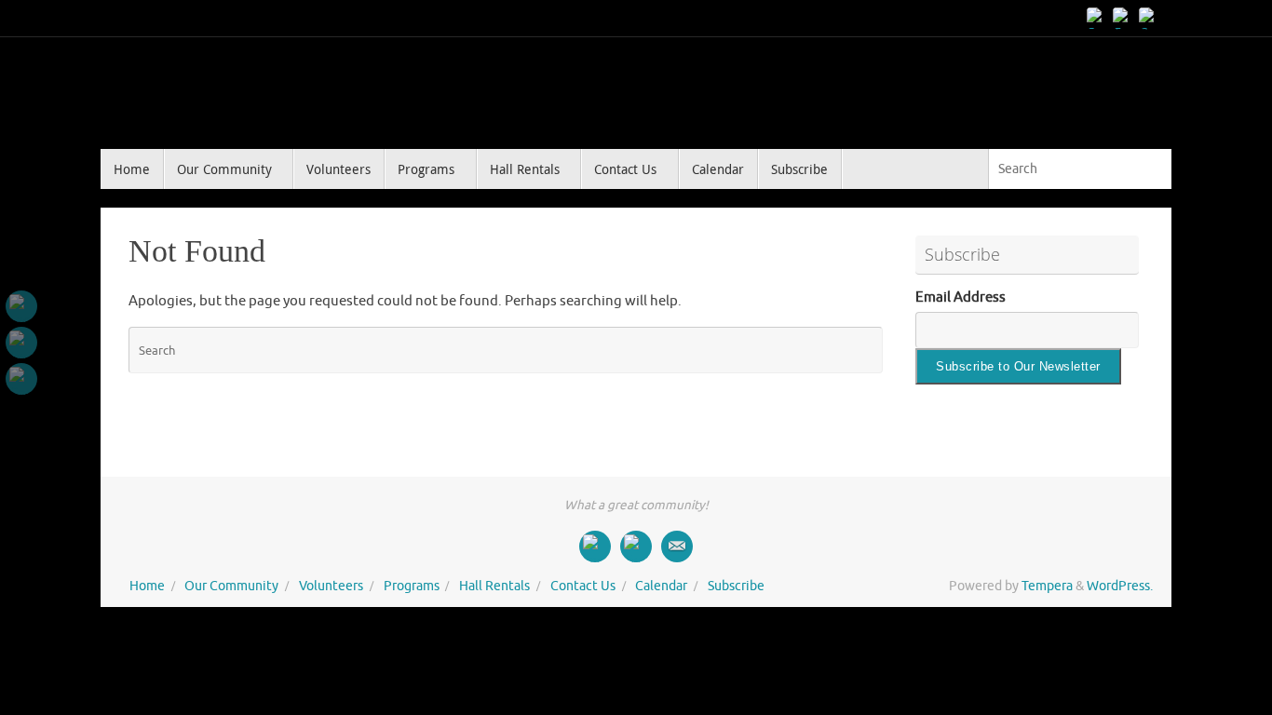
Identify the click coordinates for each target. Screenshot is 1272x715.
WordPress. (1120, 586)
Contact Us (583, 586)
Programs (412, 586)
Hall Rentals (494, 586)
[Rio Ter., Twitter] (1123, 18)
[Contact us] (1149, 18)
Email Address (960, 297)
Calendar (661, 586)
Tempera (1047, 586)
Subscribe (736, 586)
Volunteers (331, 586)
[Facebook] (1097, 18)
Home (147, 586)
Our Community (231, 586)
